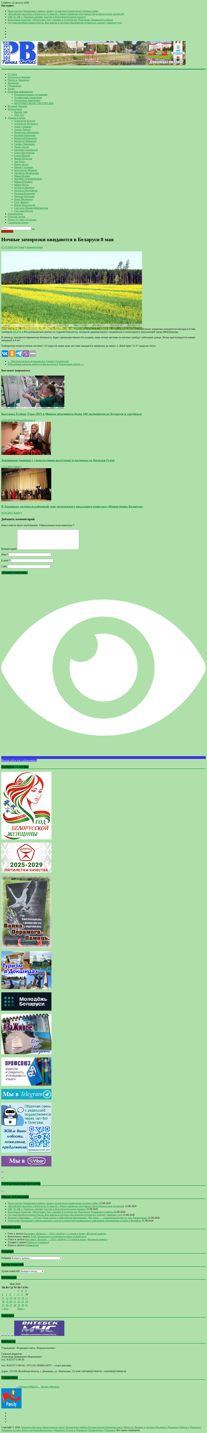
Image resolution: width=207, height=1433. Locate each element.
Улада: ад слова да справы (22, 219)
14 (15, 1298)
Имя (4, 554)
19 (7, 1301)
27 (11, 1305)
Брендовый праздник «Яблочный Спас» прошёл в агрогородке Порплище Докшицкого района (60, 19)
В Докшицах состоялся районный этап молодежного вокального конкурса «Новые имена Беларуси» (72, 506)
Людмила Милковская (26, 173)
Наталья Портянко (24, 196)
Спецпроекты (15, 213)
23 (22, 1301)
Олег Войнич (21, 202)
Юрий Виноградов (24, 205)
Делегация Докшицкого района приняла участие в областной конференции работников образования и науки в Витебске (74, 1220)
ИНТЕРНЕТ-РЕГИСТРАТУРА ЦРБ (34, 103)
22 (18, 1301)
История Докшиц (17, 106)
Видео (11, 88)
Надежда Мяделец (24, 187)
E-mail (5, 560)
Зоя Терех (19, 161)
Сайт (4, 566)
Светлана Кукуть (23, 211)
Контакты (13, 83)
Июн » (21, 1308)
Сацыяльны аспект (18, 222)
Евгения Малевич (23, 420)
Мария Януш (21, 184)
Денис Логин (21, 147)
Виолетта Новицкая (25, 141)
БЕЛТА (17, 332)
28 (15, 1305)
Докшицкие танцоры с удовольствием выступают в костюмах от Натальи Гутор (57, 460)
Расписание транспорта (27, 100)
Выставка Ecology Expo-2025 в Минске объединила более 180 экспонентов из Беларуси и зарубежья (71, 414)
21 (15, 1301)
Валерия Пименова (24, 135)
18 (3, 1301)
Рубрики (6, 1258)
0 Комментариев (34, 247)
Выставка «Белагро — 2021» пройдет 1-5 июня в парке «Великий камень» (65, 1233)
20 (11, 1301)
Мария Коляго (22, 176)
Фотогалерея (15, 109)
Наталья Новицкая (24, 193)
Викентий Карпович (25, 138)
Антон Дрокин (22, 129)
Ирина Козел (21, 164)
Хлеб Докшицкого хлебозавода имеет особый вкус (59, 1236)
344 (15, 247)
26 (7, 1305)
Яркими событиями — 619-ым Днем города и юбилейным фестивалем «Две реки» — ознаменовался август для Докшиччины (77, 1217)
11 (3, 1298)
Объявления (14, 85)
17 (26, 1298)
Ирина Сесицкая (23, 167)
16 (22, 1298)
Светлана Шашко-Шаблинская (31, 208)
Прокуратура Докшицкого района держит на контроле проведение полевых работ (53, 11)
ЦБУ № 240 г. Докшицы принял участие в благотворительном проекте (47, 17)
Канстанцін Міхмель (25, 170)
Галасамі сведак (16, 216)
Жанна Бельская (23, 158)
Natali (21, 247)
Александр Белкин (24, 120)
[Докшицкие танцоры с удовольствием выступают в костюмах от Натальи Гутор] (26, 454)
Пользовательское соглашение (31, 94)
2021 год (19, 115)
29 (18, 1305)
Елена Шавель (22, 155)
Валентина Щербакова (26, 132)
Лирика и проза (16, 117)
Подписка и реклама (19, 77)
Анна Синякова (23, 126)
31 (26, 1305)
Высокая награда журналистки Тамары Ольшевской (38, 361)
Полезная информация (20, 91)
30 (22, 1305)
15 (18, 1298)
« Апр (5, 1308)
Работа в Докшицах (18, 80)
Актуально (7, 231)
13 (11, 1298)
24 (26, 1301)
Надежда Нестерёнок (26, 190)
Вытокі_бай (20, 112)
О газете (12, 74)
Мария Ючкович (23, 181)
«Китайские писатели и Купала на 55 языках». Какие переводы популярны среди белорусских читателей (66, 14)
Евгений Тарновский (26, 149)
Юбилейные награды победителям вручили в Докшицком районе (46, 364)
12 (7, 1298)
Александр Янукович (26, 123)
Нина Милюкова (23, 199)
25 (3, 1305)
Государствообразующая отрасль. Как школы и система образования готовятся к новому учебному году (65, 22)
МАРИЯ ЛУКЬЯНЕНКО (28, 179)
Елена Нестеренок (24, 152)
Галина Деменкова (24, 144)
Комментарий (8, 548)
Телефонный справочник (28, 97)
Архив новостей (10, 1271)
